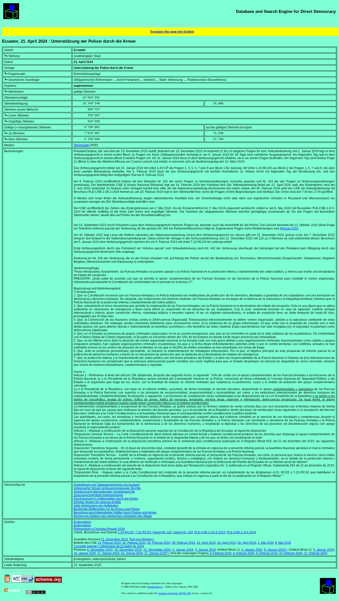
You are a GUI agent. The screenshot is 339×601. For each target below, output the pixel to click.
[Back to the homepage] (11, 18)
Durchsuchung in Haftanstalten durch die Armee (106, 498)
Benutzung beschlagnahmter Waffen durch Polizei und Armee (115, 512)
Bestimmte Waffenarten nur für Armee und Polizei (107, 509)
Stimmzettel (81, 145)
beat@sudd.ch (154, 587)
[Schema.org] (48, 581)
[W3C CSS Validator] (23, 581)
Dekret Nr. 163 (183, 532)
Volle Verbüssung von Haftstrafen (96, 505)
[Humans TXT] (14, 593)
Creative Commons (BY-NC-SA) (174, 593)
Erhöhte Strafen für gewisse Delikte (97, 502)
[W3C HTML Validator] (7, 581)
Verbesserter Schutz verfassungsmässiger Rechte (107, 488)
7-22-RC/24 (143, 532)
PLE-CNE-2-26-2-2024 (209, 532)
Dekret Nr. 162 (162, 532)
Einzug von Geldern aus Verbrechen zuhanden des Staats (113, 516)
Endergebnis (82, 522)
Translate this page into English (172, 31)
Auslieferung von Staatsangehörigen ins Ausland (106, 485)
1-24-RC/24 (126, 532)
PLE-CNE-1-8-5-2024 (241, 532)
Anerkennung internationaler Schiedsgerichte (104, 491)
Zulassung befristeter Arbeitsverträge (98, 495)
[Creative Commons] (36, 593)
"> (276, 549)
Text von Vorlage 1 (141, 539)
